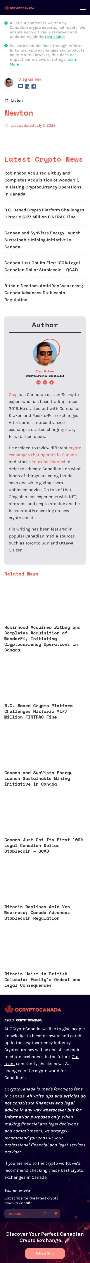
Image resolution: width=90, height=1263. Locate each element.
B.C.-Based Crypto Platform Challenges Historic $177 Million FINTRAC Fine (44, 213)
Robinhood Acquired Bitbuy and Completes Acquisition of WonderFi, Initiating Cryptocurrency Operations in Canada (42, 184)
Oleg (13, 394)
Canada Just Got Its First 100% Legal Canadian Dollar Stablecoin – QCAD (42, 266)
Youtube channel (48, 461)
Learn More (55, 36)
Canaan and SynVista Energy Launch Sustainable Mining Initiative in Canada (42, 239)
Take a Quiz (45, 1253)
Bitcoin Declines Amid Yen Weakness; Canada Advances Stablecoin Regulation (43, 292)
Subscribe (55, 1213)
